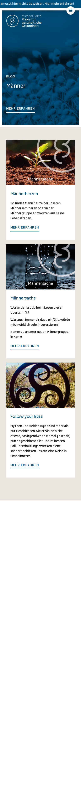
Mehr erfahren (20, 108)
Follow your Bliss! (26, 416)
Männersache (23, 298)
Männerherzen (24, 193)
